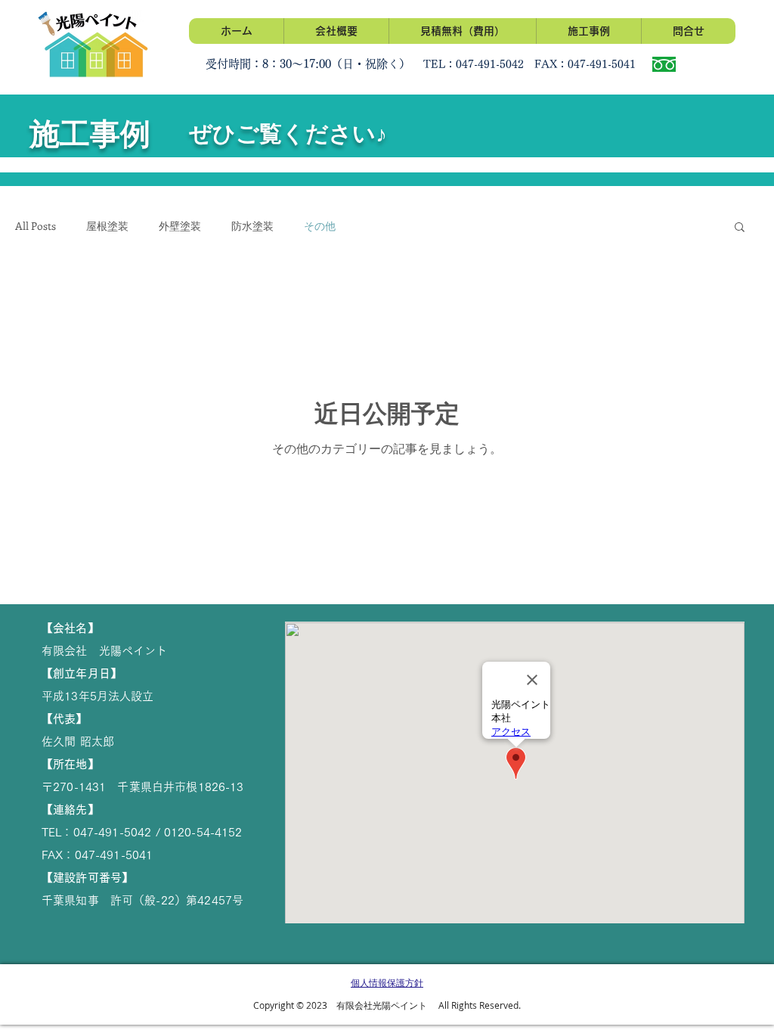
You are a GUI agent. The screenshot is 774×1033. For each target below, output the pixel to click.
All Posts (35, 226)
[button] (739, 228)
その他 (320, 226)
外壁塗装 (180, 226)
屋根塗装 (107, 226)
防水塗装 (252, 226)
